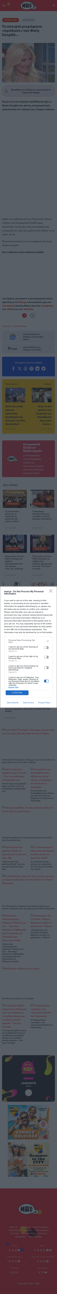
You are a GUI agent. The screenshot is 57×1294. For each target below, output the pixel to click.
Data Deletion (13, 702)
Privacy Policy (44, 702)
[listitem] (28, 641)
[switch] (46, 647)
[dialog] (28, 647)
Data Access (28, 702)
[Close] (51, 591)
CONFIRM (17, 693)
